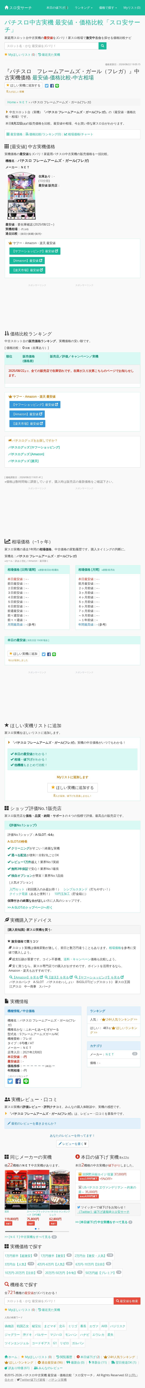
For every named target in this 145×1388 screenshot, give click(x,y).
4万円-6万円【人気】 (51, 1264)
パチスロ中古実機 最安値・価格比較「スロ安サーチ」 (72, 25)
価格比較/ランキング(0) (45, 134)
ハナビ (84, 1334)
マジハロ (56, 1334)
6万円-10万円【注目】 (91, 1264)
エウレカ (98, 1334)
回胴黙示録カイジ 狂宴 (98, 1174)
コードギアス (41, 1343)
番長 (83, 1326)
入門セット (17, 889)
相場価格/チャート (80, 134)
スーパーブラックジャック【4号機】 (38, 1213)
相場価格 (115, 948)
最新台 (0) (77, 1362)
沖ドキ (27, 1334)
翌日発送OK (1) (125, 1362)
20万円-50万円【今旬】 (61, 1273)
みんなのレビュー (50, 1368)
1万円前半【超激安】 (19, 1256)
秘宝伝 (36, 1326)
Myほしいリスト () (21, 54)
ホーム (12, 1357)
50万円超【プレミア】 (101, 1273)
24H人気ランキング (121, 1357)
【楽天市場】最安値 (26, 270)
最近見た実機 (50, 54)
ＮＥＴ (23, 102)
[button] (65, 1201)
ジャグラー (12, 1334)
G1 (55, 1343)
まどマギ (50, 1326)
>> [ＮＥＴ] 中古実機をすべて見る (28, 1237)
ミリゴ (72, 1326)
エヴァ (93, 1326)
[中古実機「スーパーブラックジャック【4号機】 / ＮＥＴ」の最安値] (39, 1189)
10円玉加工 (62, 894)
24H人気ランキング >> (121, 1019)
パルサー (41, 1334)
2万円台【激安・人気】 (91, 1256)
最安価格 (16, 134)
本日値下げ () (90, 1357)
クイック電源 (18, 894)
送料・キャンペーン (77, 959)
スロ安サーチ (20, 7)
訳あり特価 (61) (18, 1368)
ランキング (83, 7)
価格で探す (107, 7)
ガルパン (78, 1343)
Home (11, 102)
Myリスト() (131, 7)
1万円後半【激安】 (53, 1256)
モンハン (71, 1334)
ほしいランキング (20, 1362)
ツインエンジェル (17, 1343)
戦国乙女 (23, 1326)
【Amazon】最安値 (25, 260)
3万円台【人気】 (16, 1264)
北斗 (62, 1326)
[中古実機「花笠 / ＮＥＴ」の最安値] (16, 1189)
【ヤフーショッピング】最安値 (33, 251)
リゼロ (64, 1343)
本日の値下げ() (57, 7)
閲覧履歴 (65, 1357)
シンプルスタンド (75, 889)
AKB (104, 1326)
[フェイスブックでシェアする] (52, 86)
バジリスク (117, 1326)
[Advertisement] (49, 308)
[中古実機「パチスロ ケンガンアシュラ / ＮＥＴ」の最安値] (61, 1189)
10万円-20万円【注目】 (21, 1273)
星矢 (110, 1334)
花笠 (7, 1211)
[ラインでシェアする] (57, 86)
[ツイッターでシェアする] (47, 86)
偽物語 (9, 1326)
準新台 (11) (99, 1362)
